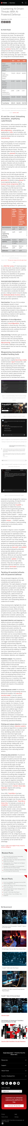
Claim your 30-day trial (12, 1105)
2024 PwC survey (9, 266)
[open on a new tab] (10, 1083)
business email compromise (9, 184)
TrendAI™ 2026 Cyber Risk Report (11, 892)
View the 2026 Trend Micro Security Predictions (13, 1041)
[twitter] (7, 22)
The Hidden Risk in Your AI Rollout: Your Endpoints (12, 894)
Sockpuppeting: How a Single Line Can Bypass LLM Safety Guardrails (14, 863)
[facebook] (5, 22)
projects (8, 49)
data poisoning (5, 342)
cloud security (5, 138)
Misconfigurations (6, 130)
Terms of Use (4, 1117)
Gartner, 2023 (15, 112)
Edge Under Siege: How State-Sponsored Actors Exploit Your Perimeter (14, 860)
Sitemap (16, 1117)
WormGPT (15, 547)
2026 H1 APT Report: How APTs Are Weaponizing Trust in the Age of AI (14, 886)
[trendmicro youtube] (18, 1083)
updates (13, 559)
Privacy (3, 1114)
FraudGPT (18, 505)
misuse (8, 520)
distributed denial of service (12, 295)
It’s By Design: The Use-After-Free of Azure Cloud (13, 949)
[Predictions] (14, 1031)
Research (22, 845)
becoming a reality (21, 360)
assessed (12, 153)
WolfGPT (24, 547)
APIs (11, 132)
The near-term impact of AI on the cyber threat (17, 260)
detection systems (20, 726)
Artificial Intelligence (6, 847)
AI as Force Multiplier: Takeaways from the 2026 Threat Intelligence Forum (14, 883)
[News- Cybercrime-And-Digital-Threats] (2, 22)
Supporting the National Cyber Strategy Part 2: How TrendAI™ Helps (14, 889)
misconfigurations (13, 323)
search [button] (22, 3)
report (13, 362)
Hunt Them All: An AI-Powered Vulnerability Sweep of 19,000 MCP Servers (13, 857)
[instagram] (14, 1083)
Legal (16, 1114)
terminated (13, 566)
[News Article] (14, 1005)
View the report (5, 1015)
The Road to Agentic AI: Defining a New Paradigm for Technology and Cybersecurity (14, 870)
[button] (11, 1091)
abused (21, 180)
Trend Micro (12, 793)
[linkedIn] (9, 22)
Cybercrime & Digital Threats (13, 845)
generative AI (5, 180)
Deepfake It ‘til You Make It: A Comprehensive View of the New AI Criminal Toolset (13, 867)
